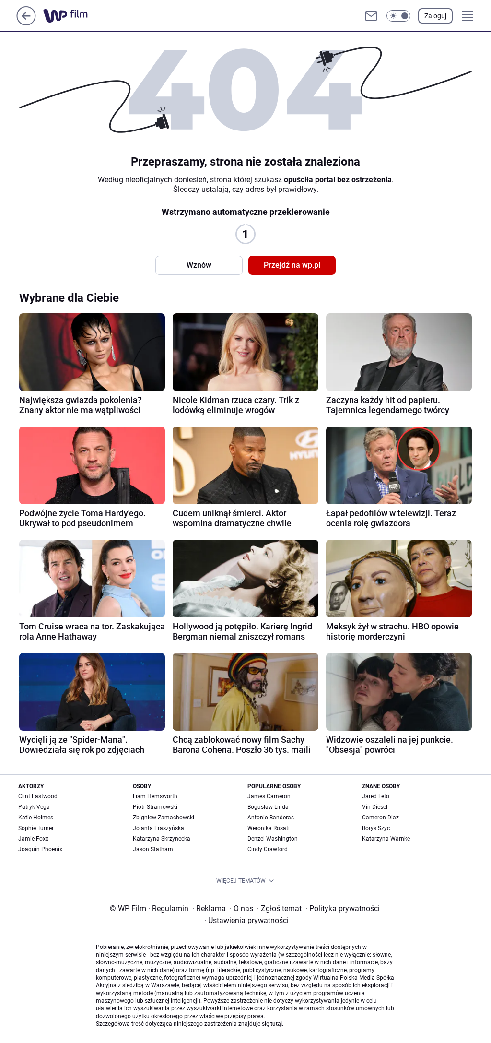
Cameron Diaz (380, 817)
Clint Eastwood (38, 796)
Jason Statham (153, 849)
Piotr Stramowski (155, 807)
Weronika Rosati (268, 828)
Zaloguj (435, 16)
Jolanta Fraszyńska (158, 828)
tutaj (276, 1023)
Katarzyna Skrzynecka (161, 838)
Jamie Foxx (33, 838)
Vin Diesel (374, 807)
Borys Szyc (376, 828)
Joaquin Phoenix (40, 849)
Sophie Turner (36, 828)
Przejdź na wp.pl (292, 265)
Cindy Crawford (267, 849)
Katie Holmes (35, 817)
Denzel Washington (272, 838)
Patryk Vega (34, 807)
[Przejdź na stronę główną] (26, 22)
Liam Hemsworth (155, 796)
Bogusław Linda (268, 807)
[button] (398, 16)
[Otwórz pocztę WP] (371, 16)
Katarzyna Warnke (386, 838)
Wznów (199, 265)
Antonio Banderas (270, 817)
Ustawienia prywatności (246, 920)
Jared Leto (375, 796)
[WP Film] (73, 16)
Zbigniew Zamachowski (163, 817)
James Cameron (269, 796)
